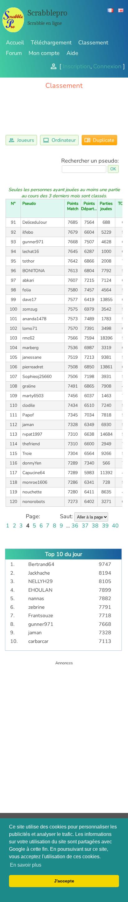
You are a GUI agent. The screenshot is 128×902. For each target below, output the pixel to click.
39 (105, 525)
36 (74, 525)
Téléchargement (51, 42)
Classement (93, 42)
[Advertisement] (64, 730)
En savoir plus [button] (25, 865)
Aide (72, 53)
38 (95, 525)
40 (115, 525)
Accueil (15, 42)
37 (85, 525)
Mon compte (44, 53)
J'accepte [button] (64, 880)
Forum (14, 53)
